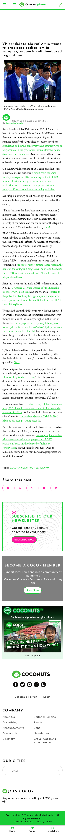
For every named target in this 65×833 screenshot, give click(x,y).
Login (61, 5)
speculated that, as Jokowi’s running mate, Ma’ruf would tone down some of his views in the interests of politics (32, 408)
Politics (33, 468)
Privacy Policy (44, 821)
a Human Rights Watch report (18, 377)
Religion (44, 468)
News (24, 468)
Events (38, 722)
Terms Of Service (23, 821)
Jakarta (15, 468)
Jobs (37, 728)
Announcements (13, 728)
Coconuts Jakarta (14, 123)
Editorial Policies (45, 717)
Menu (4, 5)
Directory (8, 738)
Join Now (32, 590)
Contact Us (9, 733)
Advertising (9, 722)
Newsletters (41, 733)
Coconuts (35, 4)
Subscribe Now (24, 539)
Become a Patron (26, 696)
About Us (8, 717)
